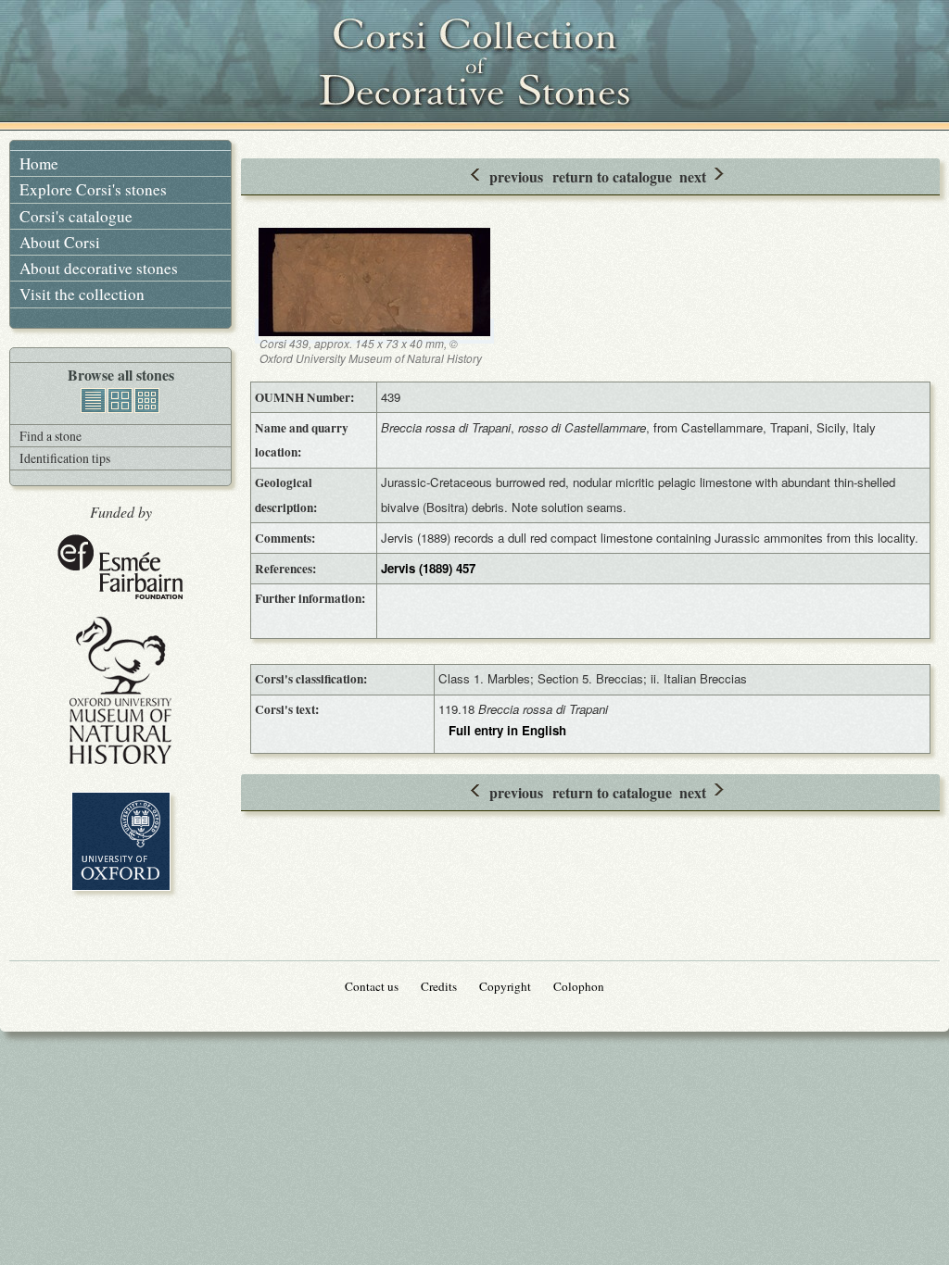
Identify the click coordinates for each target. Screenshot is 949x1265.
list (93, 400)
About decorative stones (98, 268)
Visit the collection (82, 294)
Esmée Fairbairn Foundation (120, 568)
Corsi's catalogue (76, 216)
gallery (120, 400)
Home (38, 163)
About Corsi (59, 242)
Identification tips (64, 458)
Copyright (505, 986)
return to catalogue (612, 176)
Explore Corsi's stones (93, 189)
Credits (439, 986)
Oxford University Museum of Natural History (120, 690)
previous (516, 176)
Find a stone (50, 436)
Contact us (372, 986)
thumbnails (146, 400)
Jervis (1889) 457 (428, 568)
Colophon (578, 986)
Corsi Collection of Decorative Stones (474, 65)
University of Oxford (121, 841)
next (692, 176)
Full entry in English (507, 730)
